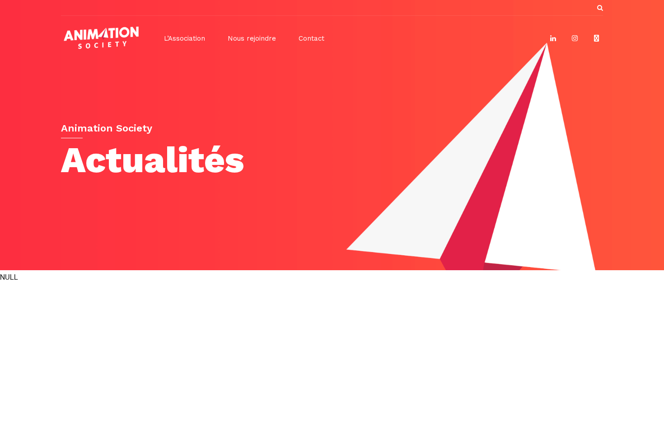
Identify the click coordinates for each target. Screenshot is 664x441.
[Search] (600, 8)
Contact (311, 38)
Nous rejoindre (252, 38)
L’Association (184, 38)
